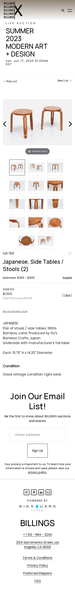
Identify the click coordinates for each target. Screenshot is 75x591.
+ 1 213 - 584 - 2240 (37, 534)
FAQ (37, 581)
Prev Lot (11, 81)
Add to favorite (70, 253)
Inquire (67, 277)
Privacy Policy (37, 565)
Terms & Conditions (37, 558)
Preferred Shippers (37, 573)
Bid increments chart (15, 311)
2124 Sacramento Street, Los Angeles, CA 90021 (37, 544)
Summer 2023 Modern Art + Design (27, 42)
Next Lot (63, 80)
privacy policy (37, 472)
